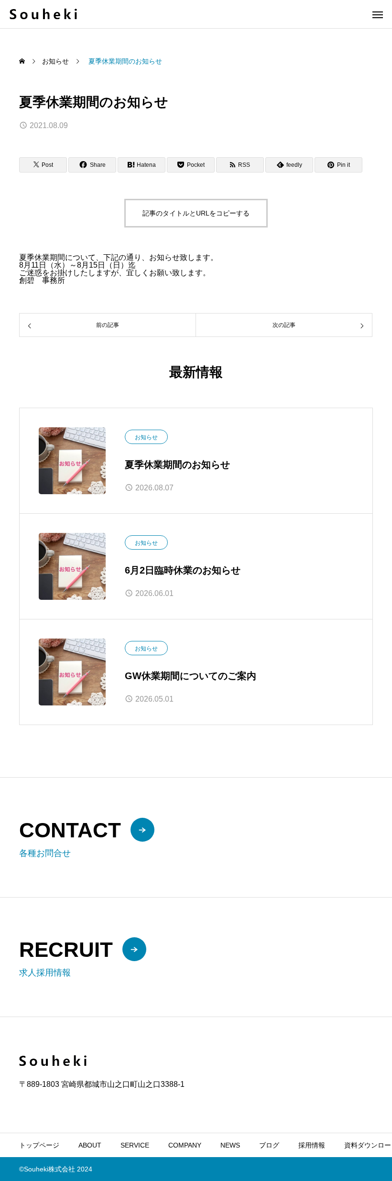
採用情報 (311, 1145)
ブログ (269, 1145)
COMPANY (184, 1145)
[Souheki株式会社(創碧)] (43, 14)
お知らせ (146, 437)
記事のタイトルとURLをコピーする (196, 213)
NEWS (230, 1145)
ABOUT (89, 1145)
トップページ (39, 1145)
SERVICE (134, 1145)
